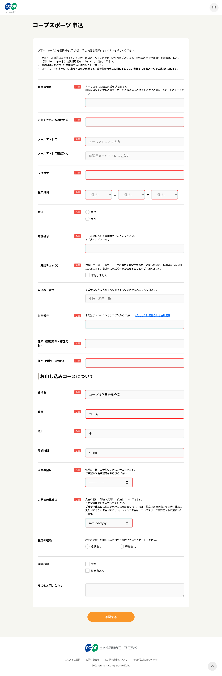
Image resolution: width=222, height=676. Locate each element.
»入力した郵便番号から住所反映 (152, 315)
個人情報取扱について (116, 659)
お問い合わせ (92, 659)
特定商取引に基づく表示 (145, 659)
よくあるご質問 (72, 659)
